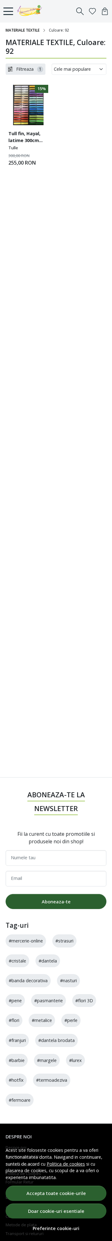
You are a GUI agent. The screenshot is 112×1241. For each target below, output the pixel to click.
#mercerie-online (26, 941)
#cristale (17, 961)
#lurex (75, 1060)
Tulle (13, 148)
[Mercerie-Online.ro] (30, 11)
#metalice (42, 1020)
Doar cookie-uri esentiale (56, 1211)
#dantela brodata (56, 1040)
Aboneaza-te (56, 901)
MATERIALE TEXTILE (23, 30)
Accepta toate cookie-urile (56, 1193)
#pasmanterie (48, 1001)
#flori (14, 1020)
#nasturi (68, 980)
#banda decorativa (28, 980)
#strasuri (64, 941)
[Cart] (105, 11)
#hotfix (16, 1080)
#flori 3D (84, 1001)
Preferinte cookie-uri (56, 1228)
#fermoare (19, 1100)
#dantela (48, 961)
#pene (15, 1001)
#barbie (17, 1060)
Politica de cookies (66, 1164)
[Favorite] (92, 11)
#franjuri (17, 1040)
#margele (47, 1060)
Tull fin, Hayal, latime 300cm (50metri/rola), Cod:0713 (25, 137)
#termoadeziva (51, 1080)
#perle (70, 1020)
